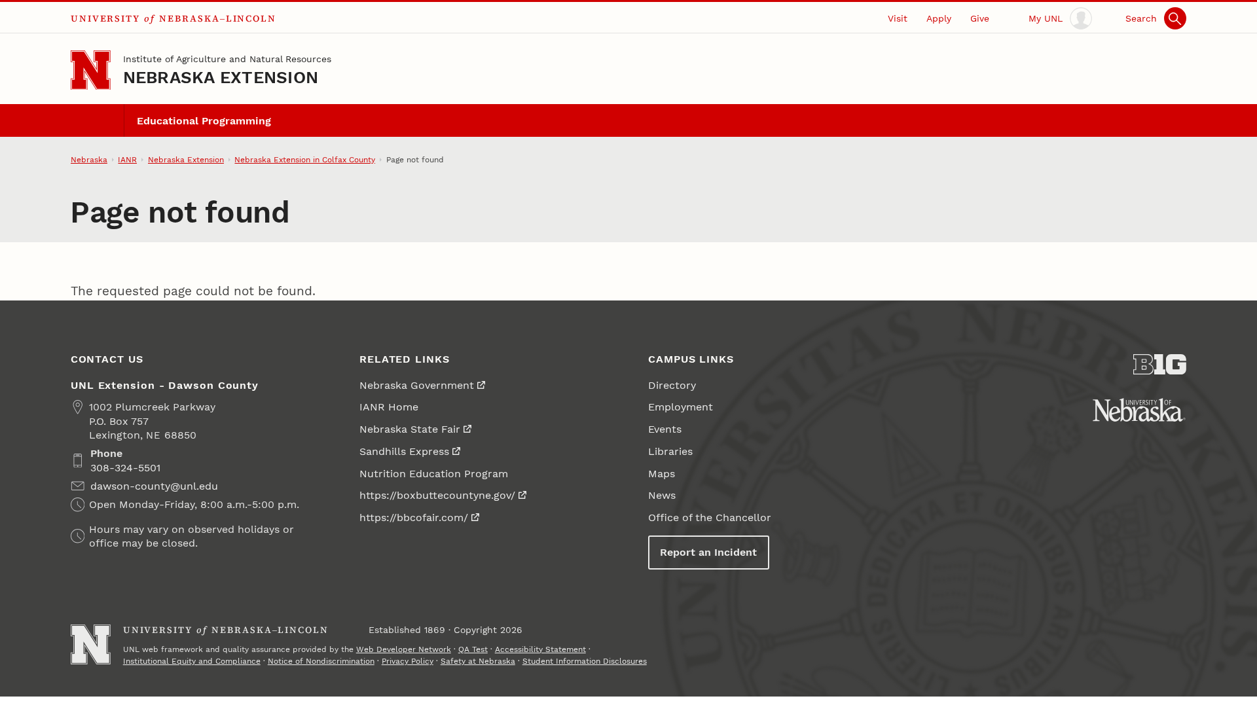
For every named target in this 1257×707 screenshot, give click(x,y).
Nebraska (89, 159)
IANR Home (388, 407)
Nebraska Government (416, 385)
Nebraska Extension (221, 77)
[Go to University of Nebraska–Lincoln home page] (91, 70)
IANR (127, 159)
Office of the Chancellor (709, 517)
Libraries (670, 451)
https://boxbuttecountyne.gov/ (437, 495)
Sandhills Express (404, 451)
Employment (680, 407)
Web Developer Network (403, 649)
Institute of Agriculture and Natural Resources (227, 59)
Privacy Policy (407, 661)
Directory (672, 385)
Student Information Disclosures (584, 661)
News (662, 495)
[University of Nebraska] (1139, 410)
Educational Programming (204, 121)
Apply (938, 18)
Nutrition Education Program (433, 473)
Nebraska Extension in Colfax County (304, 159)
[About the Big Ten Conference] (1159, 365)
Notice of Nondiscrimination (321, 661)
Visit (897, 18)
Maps (661, 473)
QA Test (473, 649)
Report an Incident (708, 552)
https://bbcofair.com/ (413, 517)
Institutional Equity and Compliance (192, 661)
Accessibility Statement (540, 649)
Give (979, 18)
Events (665, 429)
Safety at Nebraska (478, 661)
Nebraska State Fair (409, 429)
